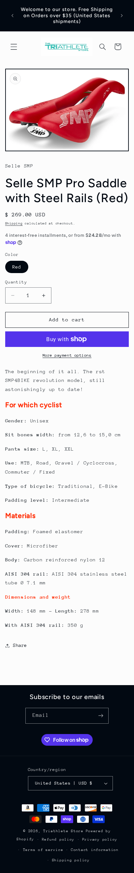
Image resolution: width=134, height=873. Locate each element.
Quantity (16, 282)
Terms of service (43, 850)
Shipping (14, 223)
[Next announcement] (121, 15)
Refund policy (58, 839)
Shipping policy (71, 860)
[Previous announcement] (12, 15)
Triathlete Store (63, 831)
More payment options (67, 355)
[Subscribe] (100, 716)
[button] (13, 46)
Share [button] (20, 645)
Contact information (95, 850)
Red (16, 267)
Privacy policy (99, 839)
